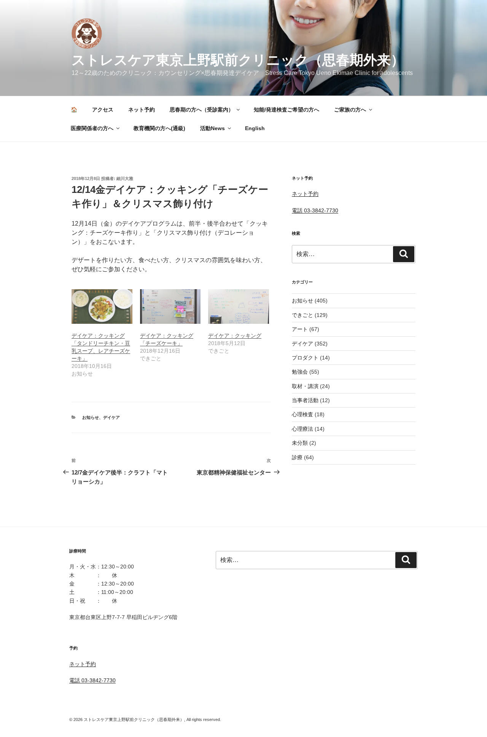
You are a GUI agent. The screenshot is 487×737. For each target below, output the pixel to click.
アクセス (102, 110)
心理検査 (302, 414)
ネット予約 (141, 110)
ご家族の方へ (350, 110)
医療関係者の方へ (92, 128)
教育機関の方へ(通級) (159, 128)
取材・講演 (305, 386)
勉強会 (300, 372)
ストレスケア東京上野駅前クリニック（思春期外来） (238, 60)
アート (300, 329)
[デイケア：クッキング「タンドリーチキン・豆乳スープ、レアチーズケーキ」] (102, 306)
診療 (297, 457)
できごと (302, 315)
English (255, 128)
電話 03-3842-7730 (315, 210)
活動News (212, 128)
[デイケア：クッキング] (238, 306)
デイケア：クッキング (234, 336)
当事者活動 (305, 400)
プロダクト (305, 358)
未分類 (300, 443)
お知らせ (90, 417)
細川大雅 (124, 178)
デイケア (111, 417)
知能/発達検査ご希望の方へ (286, 110)
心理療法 (302, 429)
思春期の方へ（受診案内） (202, 110)
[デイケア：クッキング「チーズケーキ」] (170, 306)
